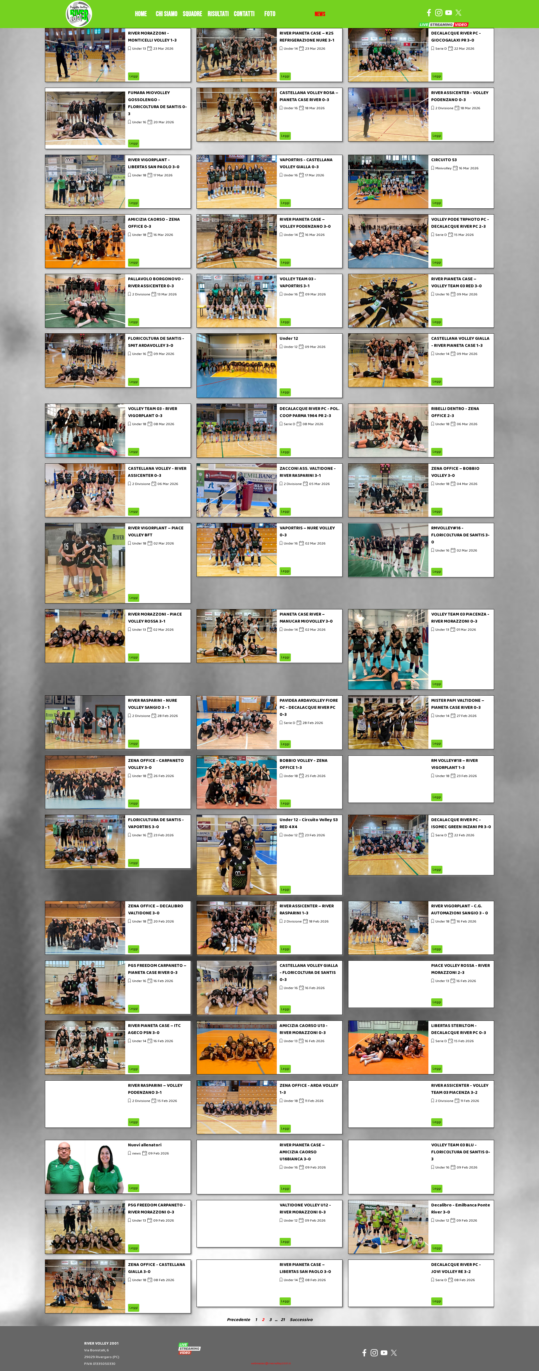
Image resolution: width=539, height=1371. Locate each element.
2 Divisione (444, 108)
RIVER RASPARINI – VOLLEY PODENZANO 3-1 (155, 1089)
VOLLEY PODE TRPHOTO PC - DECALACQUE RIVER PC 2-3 (460, 223)
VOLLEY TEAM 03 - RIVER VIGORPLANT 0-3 (152, 412)
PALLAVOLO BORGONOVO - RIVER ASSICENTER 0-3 (156, 282)
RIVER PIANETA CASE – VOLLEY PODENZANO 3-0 (305, 223)
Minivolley (443, 168)
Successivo (301, 1319)
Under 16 (139, 122)
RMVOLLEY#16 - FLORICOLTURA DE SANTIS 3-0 (460, 535)
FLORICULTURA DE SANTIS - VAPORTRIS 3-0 (156, 823)
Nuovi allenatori (144, 1145)
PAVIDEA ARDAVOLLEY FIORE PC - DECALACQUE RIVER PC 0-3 (309, 707)
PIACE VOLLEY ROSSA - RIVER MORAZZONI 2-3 (460, 969)
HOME (141, 14)
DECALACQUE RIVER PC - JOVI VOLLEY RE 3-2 (456, 1268)
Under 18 (139, 175)
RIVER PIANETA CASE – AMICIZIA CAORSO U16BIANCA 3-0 (302, 1152)
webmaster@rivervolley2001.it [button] (271, 1363)
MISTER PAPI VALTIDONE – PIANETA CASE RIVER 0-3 (457, 704)
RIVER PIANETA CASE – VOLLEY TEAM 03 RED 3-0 (456, 282)
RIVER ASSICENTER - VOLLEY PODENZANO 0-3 (459, 96)
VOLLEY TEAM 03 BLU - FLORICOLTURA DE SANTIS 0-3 (460, 1152)
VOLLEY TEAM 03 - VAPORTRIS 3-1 (298, 282)
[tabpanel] (320, 14)
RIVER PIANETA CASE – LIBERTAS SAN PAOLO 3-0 (305, 1268)
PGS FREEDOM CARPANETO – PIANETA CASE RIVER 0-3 (157, 969)
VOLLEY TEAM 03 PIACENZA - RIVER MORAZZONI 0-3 (460, 618)
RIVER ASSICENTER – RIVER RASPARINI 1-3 (307, 910)
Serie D (441, 49)
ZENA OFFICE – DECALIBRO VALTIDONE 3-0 (155, 910)
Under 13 (139, 49)
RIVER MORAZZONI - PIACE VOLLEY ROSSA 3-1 (155, 618)
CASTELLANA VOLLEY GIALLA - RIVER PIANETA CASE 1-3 (460, 342)
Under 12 (289, 338)
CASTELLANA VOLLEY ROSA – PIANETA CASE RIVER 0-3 (309, 96)
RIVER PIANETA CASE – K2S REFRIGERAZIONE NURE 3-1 (307, 37)
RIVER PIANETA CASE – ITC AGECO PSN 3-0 (154, 1029)
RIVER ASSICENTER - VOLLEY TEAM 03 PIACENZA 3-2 (459, 1089)
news (136, 1153)
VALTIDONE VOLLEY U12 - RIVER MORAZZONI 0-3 (305, 1209)
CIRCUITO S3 (444, 159)
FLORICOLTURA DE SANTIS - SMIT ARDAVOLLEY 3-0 (156, 342)
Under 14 (291, 49)
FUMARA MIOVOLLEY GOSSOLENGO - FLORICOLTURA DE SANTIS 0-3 (157, 103)
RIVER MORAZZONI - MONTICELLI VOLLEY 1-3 (152, 37)
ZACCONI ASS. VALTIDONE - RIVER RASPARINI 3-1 (308, 472)
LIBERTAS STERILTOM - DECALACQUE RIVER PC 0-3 (458, 1029)
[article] (118, 55)
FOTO (269, 14)
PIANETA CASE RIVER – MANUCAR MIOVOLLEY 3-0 (306, 618)
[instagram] (439, 12)
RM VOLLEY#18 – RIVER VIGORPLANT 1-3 (454, 764)
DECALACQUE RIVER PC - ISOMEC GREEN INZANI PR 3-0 (461, 823)
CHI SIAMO (166, 14)
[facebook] (429, 12)
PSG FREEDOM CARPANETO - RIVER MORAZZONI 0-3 (157, 1209)
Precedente (238, 1319)
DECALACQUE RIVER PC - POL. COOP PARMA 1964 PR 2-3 (309, 412)
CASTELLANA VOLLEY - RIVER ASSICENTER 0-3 (157, 472)
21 (284, 1319)
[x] (458, 12)
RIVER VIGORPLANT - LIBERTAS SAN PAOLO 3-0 (153, 163)
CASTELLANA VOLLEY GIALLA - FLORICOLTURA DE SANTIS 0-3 (309, 972)
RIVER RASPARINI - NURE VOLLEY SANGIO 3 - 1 (152, 704)
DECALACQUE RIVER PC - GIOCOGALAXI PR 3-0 (456, 37)
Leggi (133, 76)
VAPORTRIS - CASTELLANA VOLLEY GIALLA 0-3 (306, 163)
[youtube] (448, 12)
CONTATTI (244, 14)
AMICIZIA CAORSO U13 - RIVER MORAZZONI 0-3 (304, 1029)
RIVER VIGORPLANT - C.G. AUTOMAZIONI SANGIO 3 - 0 (459, 910)
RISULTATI (218, 14)
